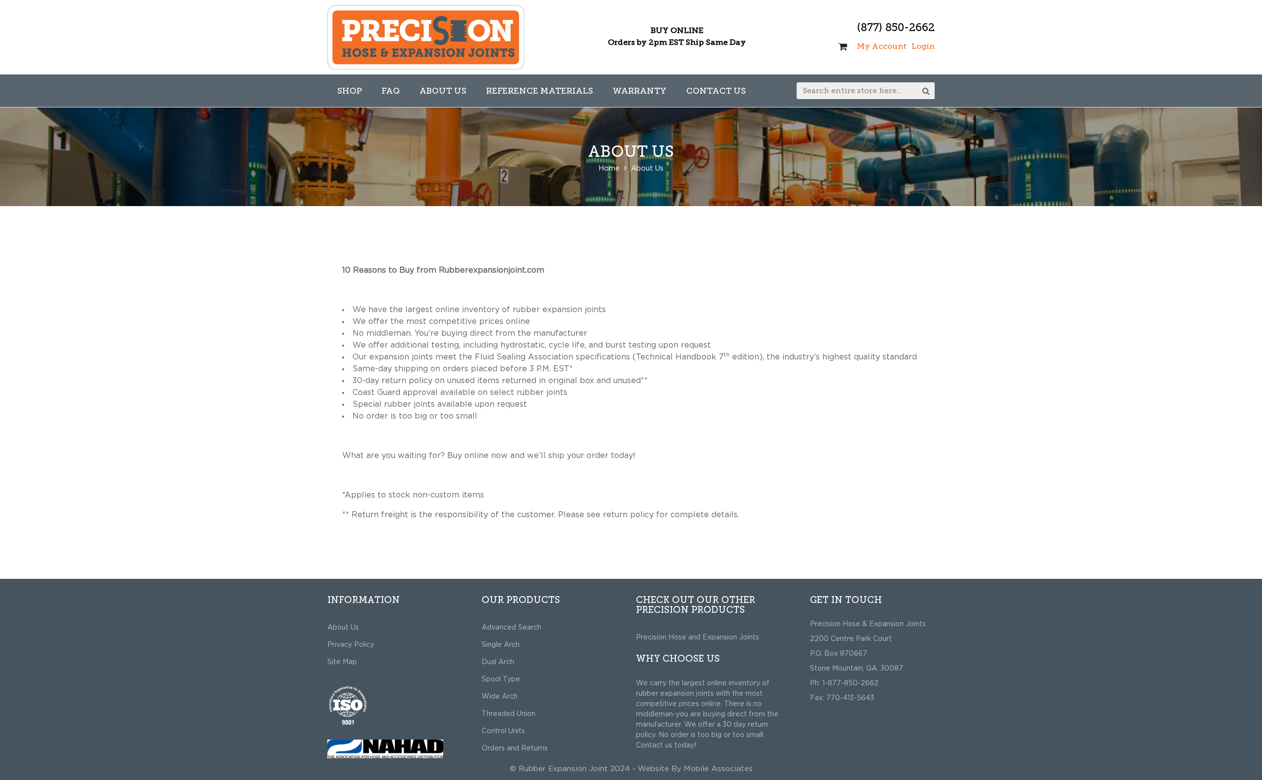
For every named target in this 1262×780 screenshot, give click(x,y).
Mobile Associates (718, 769)
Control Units (503, 731)
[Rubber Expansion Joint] (426, 37)
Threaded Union (508, 713)
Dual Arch (498, 662)
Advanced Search (511, 627)
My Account (882, 46)
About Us (343, 627)
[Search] (926, 90)
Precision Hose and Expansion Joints (697, 637)
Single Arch (501, 644)
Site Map (342, 662)
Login (923, 46)
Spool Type (501, 679)
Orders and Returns (515, 748)
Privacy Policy (350, 644)
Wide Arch (500, 696)
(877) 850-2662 (896, 27)
